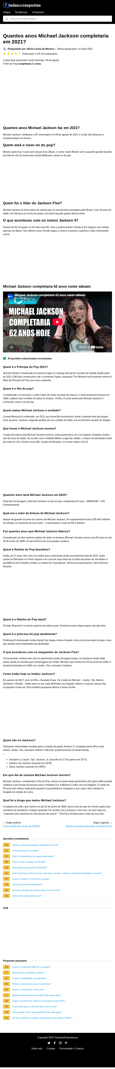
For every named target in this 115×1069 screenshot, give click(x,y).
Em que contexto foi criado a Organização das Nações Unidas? (42, 1018)
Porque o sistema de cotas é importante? (31, 984)
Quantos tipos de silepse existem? (28, 972)
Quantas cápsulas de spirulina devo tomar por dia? (36, 890)
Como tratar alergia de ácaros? (27, 896)
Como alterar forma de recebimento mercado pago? (37, 1012)
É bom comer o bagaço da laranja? (29, 862)
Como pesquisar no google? (25, 850)
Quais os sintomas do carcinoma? (28, 989)
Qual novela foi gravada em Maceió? (29, 867)
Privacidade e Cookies (72, 1048)
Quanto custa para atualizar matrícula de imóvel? (35, 845)
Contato (51, 1048)
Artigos (6, 12)
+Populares (38, 12)
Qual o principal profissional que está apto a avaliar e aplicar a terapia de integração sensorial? (57, 873)
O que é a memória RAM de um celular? (31, 967)
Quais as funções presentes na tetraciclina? (89, 826)
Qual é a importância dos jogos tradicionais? (33, 856)
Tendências (21, 12)
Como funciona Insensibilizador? (27, 884)
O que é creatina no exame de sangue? (31, 879)
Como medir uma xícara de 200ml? (21, 826)
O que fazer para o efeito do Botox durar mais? (34, 1006)
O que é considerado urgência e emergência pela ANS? (38, 1001)
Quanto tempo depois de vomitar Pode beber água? (37, 995)
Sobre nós (36, 1048)
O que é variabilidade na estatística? (29, 978)
